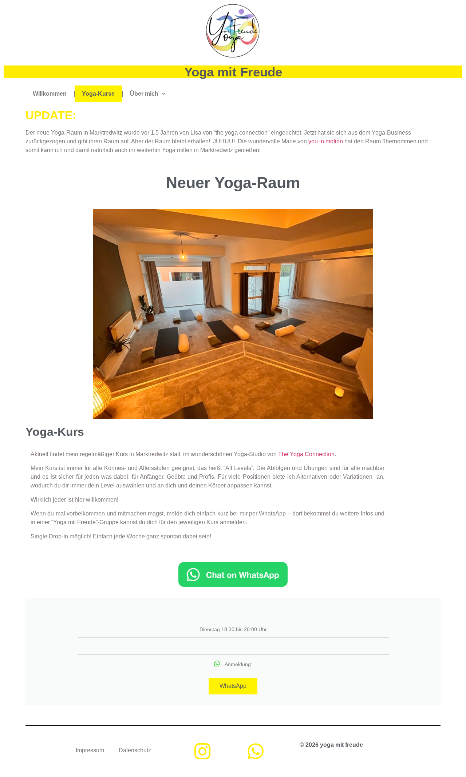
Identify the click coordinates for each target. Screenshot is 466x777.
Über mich (144, 94)
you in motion (325, 141)
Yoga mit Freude (233, 72)
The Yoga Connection (306, 454)
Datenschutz (135, 750)
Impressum (90, 750)
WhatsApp (233, 686)
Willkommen (50, 94)
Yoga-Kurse (98, 94)
